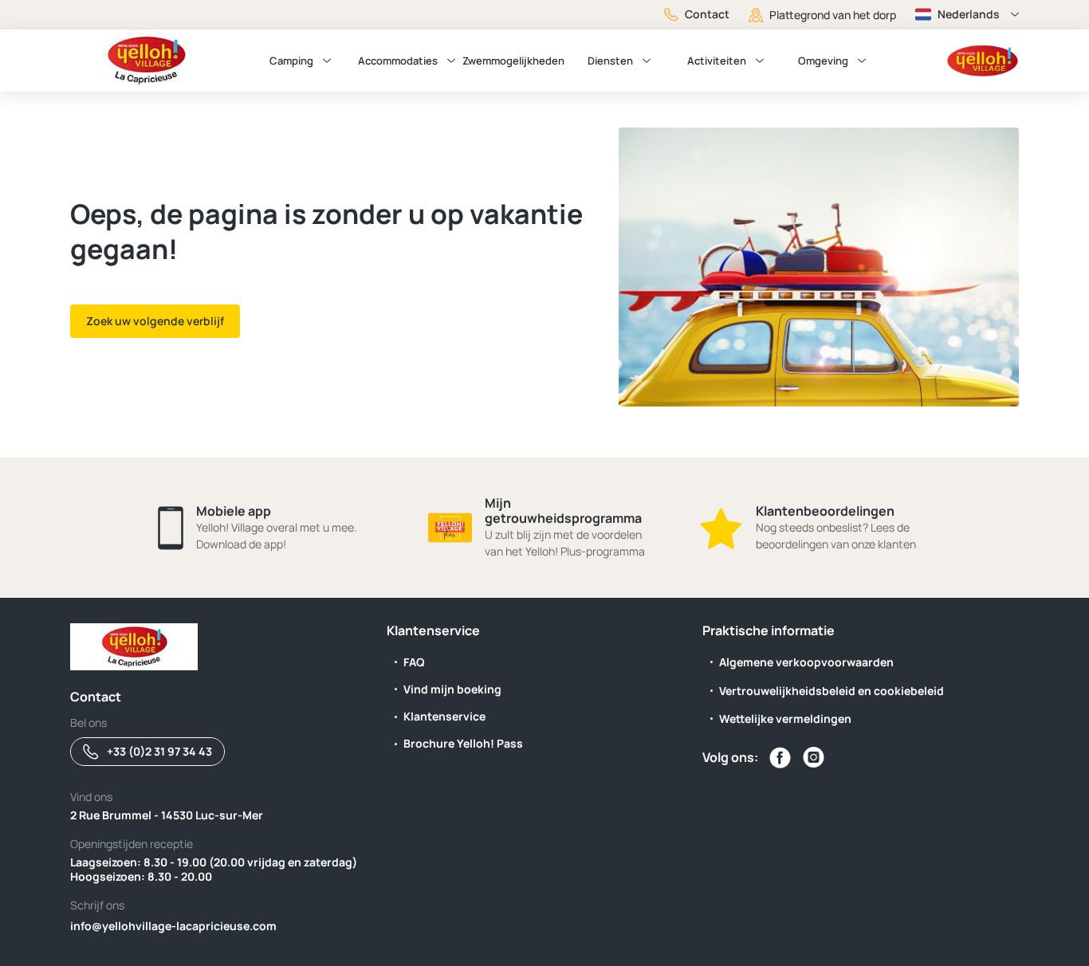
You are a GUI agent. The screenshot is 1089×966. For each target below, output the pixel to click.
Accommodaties (398, 60)
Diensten (610, 60)
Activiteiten (716, 60)
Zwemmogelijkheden (513, 60)
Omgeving (823, 60)
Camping (291, 60)
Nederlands (969, 14)
